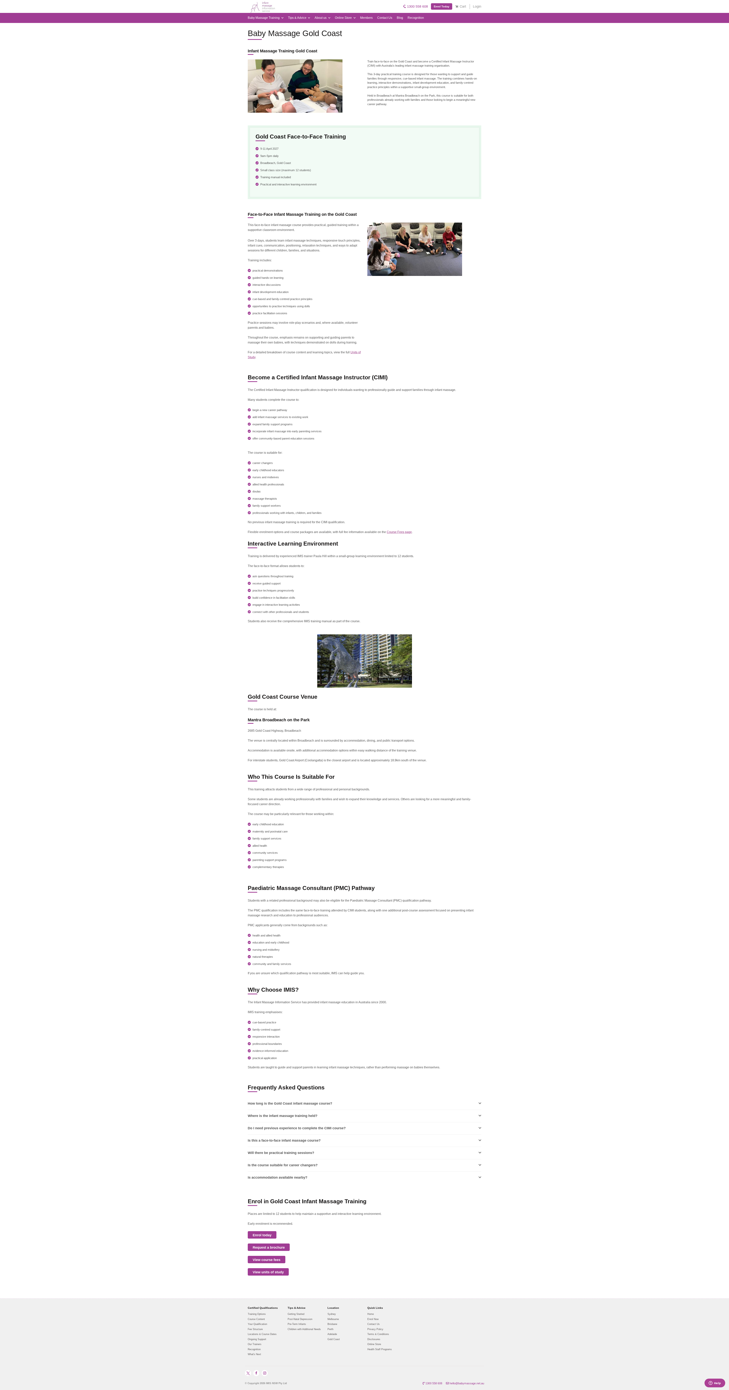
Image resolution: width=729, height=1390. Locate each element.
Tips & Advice (297, 17)
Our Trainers (254, 1344)
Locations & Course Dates (262, 1334)
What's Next (254, 1354)
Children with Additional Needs (304, 1329)
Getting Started (296, 1314)
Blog (400, 17)
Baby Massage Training (264, 17)
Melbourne (333, 1319)
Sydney (331, 1314)
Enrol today (262, 1235)
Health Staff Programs (379, 1349)
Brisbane (332, 1324)
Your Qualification (257, 1324)
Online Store (344, 17)
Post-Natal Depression (300, 1319)
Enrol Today (441, 6)
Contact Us (384, 17)
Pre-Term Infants (297, 1324)
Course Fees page (399, 532)
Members (366, 17)
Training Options (257, 1314)
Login (477, 6)
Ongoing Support (257, 1339)
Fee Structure (255, 1329)
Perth (330, 1329)
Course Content (256, 1319)
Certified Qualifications (263, 1307)
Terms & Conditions (378, 1334)
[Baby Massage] (261, 6)
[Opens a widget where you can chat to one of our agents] (714, 1383)
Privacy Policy (375, 1329)
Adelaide (332, 1334)
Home (370, 1314)
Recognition (416, 17)
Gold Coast (333, 1339)
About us (321, 17)
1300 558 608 (417, 6)
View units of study (268, 1272)
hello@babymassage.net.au (466, 1383)
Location (333, 1307)
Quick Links (375, 1307)
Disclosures (373, 1339)
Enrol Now (373, 1319)
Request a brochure (269, 1247)
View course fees (266, 1260)
